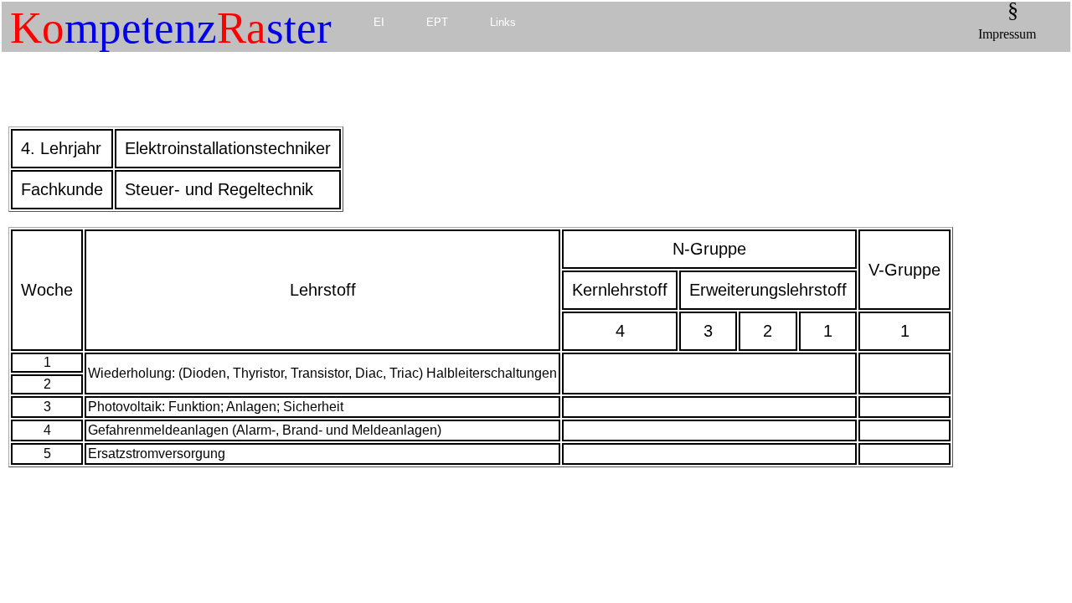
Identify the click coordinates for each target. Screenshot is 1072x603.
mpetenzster (171, 28)
